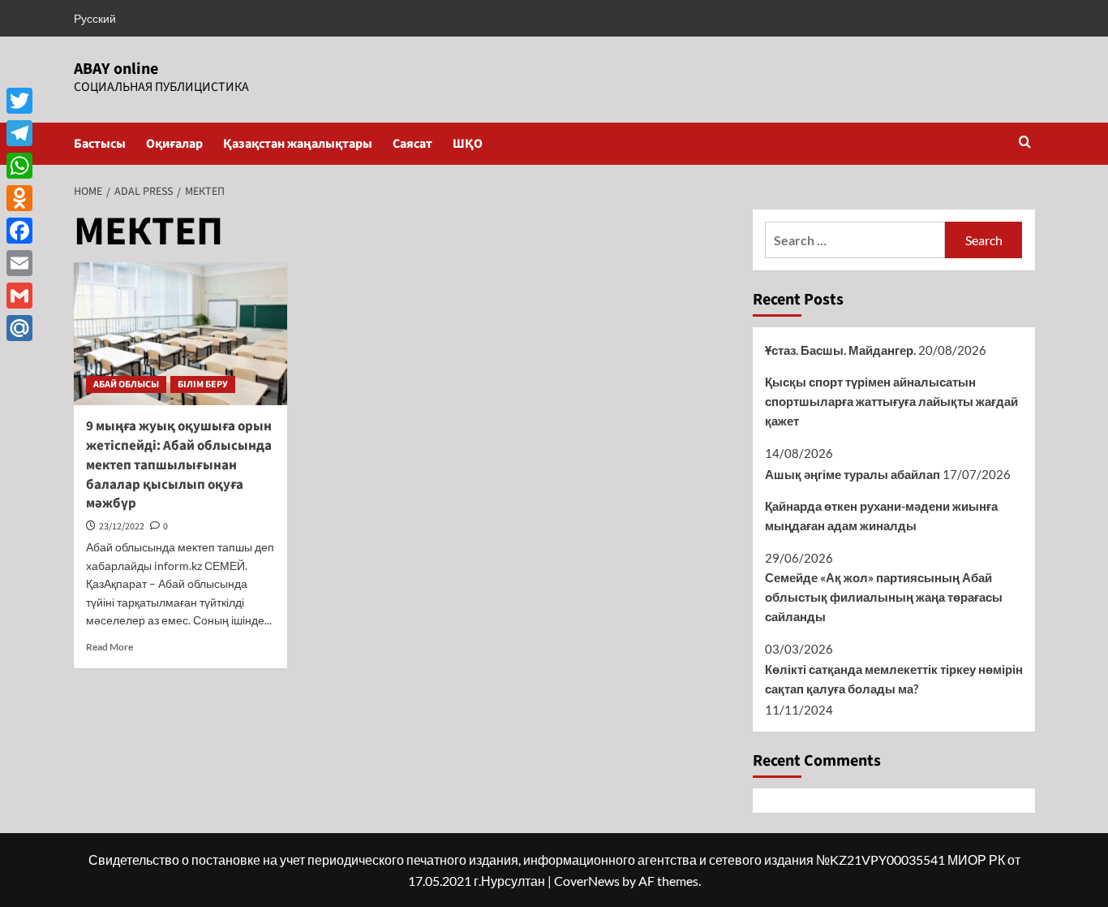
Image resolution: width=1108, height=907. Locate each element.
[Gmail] (19, 295)
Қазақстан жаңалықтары (297, 144)
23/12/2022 (121, 526)
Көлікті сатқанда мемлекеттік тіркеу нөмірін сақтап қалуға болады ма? (894, 679)
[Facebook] (19, 230)
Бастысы (100, 144)
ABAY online (116, 69)
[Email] (19, 263)
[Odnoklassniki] (19, 198)
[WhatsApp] (19, 165)
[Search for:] (855, 240)
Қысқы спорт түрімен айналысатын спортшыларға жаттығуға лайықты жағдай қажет (891, 401)
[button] (1025, 143)
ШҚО (468, 144)
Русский (95, 18)
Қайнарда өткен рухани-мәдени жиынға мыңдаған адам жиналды (881, 516)
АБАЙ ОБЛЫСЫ (126, 384)
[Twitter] (19, 100)
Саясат (412, 144)
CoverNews (587, 880)
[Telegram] (19, 133)
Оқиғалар (174, 144)
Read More (109, 647)
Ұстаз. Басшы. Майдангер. (840, 350)
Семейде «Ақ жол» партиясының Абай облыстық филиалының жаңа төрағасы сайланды (884, 597)
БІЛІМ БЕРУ (203, 384)
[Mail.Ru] (19, 328)
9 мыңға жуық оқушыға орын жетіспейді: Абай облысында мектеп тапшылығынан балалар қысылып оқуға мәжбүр (179, 465)
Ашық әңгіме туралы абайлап (852, 474)
